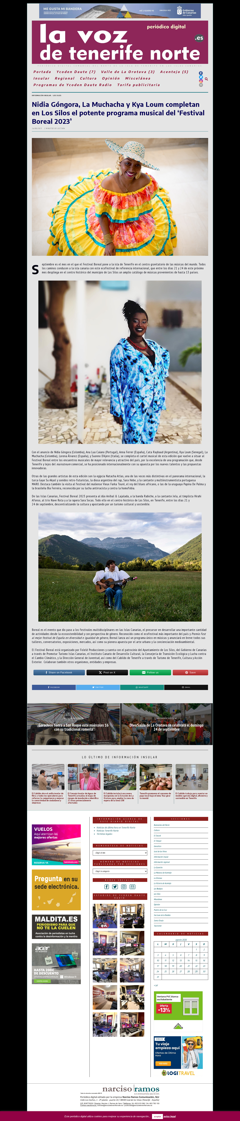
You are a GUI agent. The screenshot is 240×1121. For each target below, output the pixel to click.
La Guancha (158, 867)
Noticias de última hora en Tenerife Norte (115, 827)
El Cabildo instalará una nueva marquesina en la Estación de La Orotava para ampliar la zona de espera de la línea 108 (119, 797)
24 (158, 971)
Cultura (88, 78)
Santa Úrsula (158, 920)
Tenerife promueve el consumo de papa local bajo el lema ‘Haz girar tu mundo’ (155, 796)
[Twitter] (201, 77)
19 (173, 966)
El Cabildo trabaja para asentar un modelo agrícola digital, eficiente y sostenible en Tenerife (192, 796)
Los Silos (57, 95)
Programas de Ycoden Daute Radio (72, 85)
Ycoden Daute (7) (76, 72)
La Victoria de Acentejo (162, 883)
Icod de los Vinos (160, 851)
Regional (65, 78)
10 (158, 960)
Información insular (41, 95)
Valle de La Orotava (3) (128, 72)
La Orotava (158, 878)
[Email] (201, 85)
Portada (42, 72)
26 (173, 971)
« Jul (156, 985)
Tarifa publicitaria (138, 85)
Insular (41, 78)
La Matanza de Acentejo (162, 872)
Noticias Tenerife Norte (107, 830)
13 (181, 960)
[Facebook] (201, 73)
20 (180, 966)
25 (165, 971)
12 (173, 960)
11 (165, 960)
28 (188, 971)
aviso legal (170, 1116)
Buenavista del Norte (161, 825)
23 (204, 966)
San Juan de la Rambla (162, 915)
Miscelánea (138, 78)
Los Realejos (158, 888)
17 (158, 966)
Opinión (111, 78)
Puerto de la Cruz (160, 910)
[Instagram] (201, 81)
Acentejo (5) (174, 72)
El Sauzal (157, 835)
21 (188, 966)
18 (165, 966)
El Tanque (157, 840)
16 (204, 960)
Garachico (157, 846)
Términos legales (104, 834)
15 (196, 960)
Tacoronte (157, 925)
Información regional (161, 862)
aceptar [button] (157, 1116)
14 (188, 960)
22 (196, 966)
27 (181, 971)
